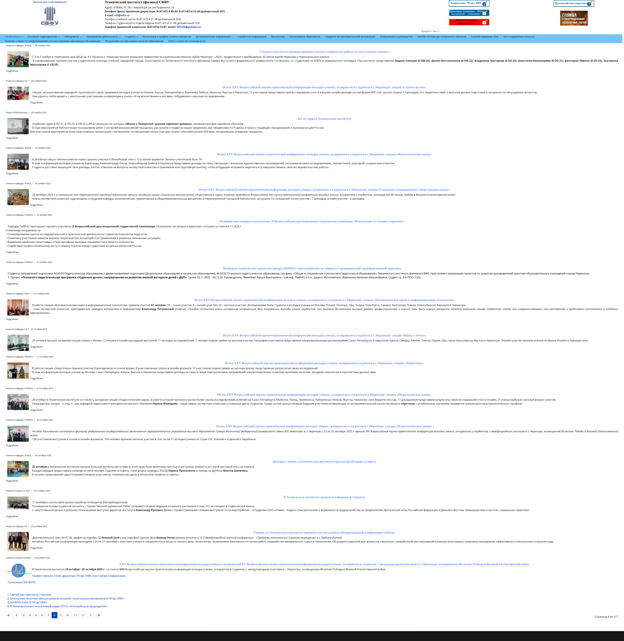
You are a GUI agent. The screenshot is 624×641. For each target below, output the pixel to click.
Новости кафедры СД (16, 80)
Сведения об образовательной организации (350, 36)
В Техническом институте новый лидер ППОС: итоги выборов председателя (58, 606)
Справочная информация (252, 36)
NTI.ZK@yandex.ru (189, 27)
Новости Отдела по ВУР (18, 490)
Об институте (12, 36)
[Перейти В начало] (8, 615)
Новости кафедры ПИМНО (19, 214)
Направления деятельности (102, 36)
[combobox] (440, 31)
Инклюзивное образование (305, 36)
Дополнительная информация (213, 36)
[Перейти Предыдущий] (16, 615)
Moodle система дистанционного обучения (442, 36)
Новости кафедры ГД (16, 329)
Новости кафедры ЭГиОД (18, 45)
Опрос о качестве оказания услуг (187, 41)
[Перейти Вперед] (90, 615)
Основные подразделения (42, 36)
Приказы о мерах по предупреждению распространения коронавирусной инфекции (53, 41)
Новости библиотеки (16, 112)
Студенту (130, 36)
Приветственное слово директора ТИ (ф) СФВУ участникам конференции (78, 576)
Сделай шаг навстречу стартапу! (30, 594)
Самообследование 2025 (484, 36)
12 (82, 615)
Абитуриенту (72, 36)
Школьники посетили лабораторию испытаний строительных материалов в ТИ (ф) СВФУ (67, 598)
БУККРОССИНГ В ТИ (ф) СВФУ (28, 602)
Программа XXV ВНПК (22, 582)
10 (67, 615)
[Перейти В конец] (98, 615)
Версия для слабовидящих (50, 2)
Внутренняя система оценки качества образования (134, 41)
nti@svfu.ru (122, 15)
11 (75, 615)
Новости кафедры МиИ (17, 293)
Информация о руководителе (396, 36)
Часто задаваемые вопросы (518, 36)
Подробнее (12, 70)
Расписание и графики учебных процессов (167, 36)
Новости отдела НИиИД (18, 557)
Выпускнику (278, 36)
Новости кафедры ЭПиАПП (19, 356)
